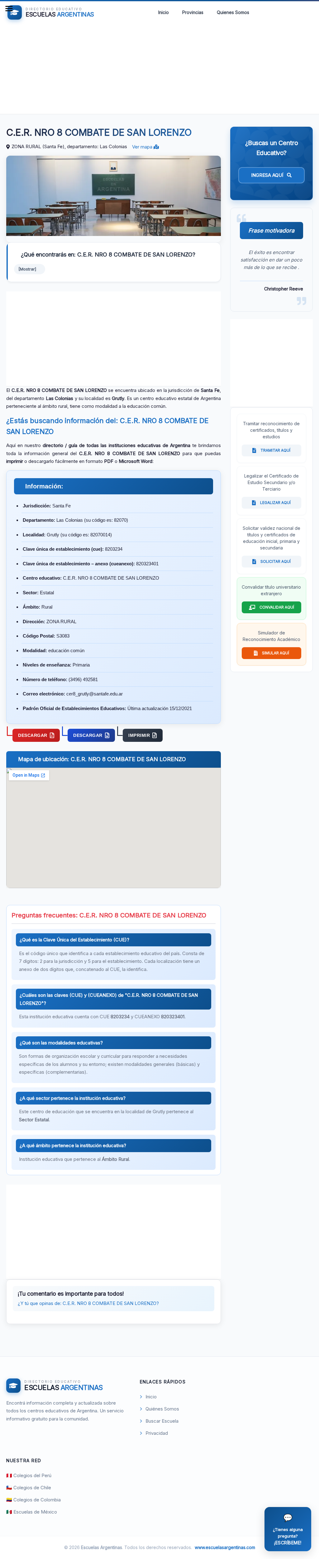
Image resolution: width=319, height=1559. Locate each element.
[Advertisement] (159, 70)
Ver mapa (143, 147)
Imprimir (139, 735)
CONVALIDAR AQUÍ (276, 607)
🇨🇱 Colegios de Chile (28, 1488)
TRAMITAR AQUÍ (275, 450)
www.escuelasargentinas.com (225, 1547)
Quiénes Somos (162, 1409)
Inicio (151, 1397)
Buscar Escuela (162, 1421)
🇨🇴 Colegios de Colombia (33, 1500)
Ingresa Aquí (267, 175)
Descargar (32, 735)
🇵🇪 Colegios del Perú (28, 1475)
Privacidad (156, 1433)
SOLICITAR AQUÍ (275, 561)
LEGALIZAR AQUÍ (275, 502)
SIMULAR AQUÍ (275, 653)
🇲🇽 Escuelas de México (31, 1512)
